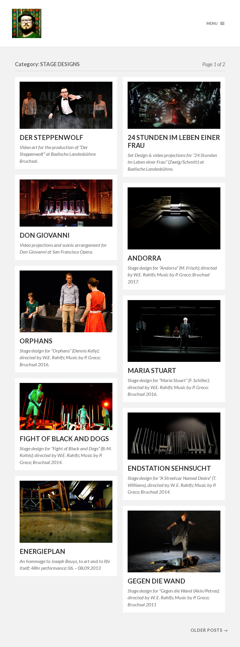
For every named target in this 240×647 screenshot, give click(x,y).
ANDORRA (144, 258)
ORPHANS (36, 341)
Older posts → (209, 630)
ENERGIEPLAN (42, 551)
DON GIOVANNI (45, 235)
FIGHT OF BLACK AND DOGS (64, 439)
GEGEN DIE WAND (156, 581)
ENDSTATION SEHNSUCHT (169, 468)
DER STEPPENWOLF (51, 137)
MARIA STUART (152, 370)
